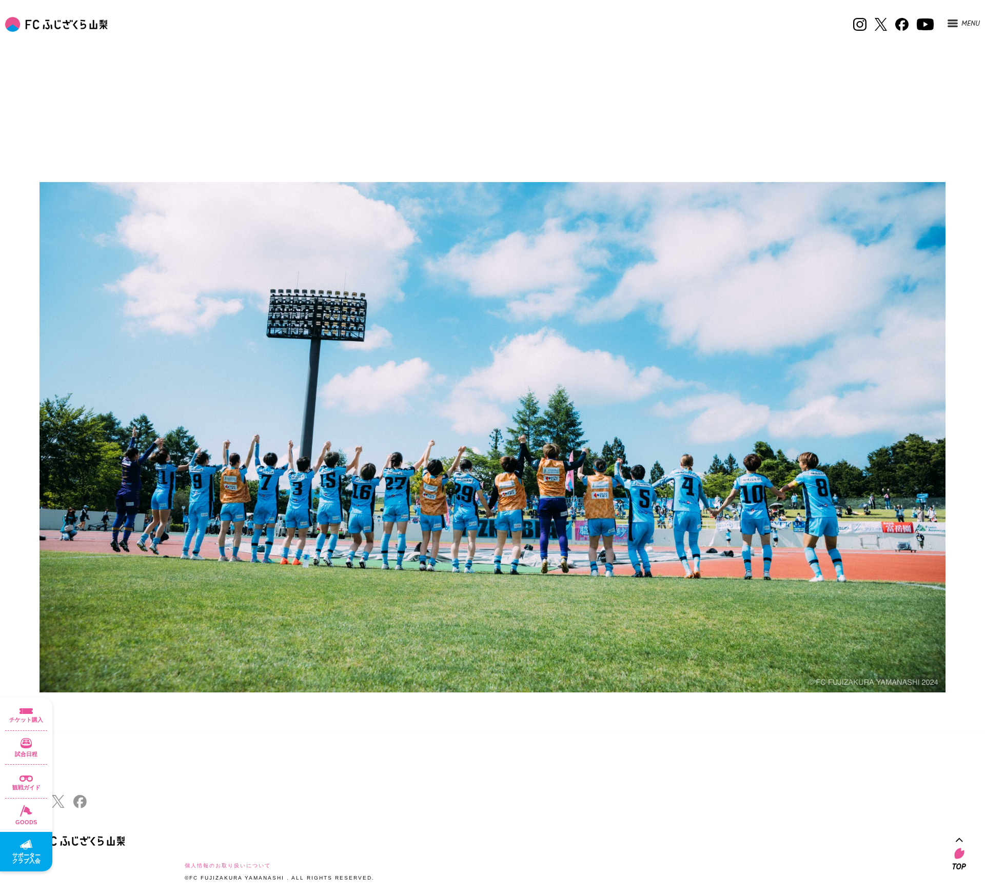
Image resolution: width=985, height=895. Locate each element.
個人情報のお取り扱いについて (228, 865)
